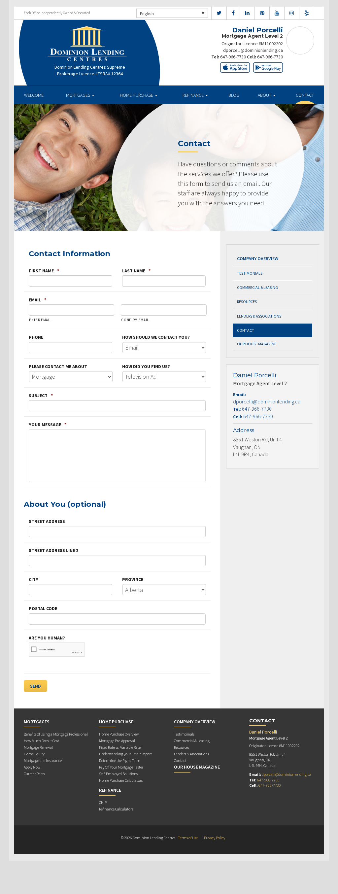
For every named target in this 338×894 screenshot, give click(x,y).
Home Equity (34, 753)
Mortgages (78, 95)
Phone (36, 337)
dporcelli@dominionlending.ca (253, 50)
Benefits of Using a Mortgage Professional (56, 734)
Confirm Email (135, 320)
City (33, 579)
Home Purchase (137, 95)
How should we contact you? (156, 337)
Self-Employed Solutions (118, 773)
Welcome (34, 95)
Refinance (194, 95)
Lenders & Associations (259, 316)
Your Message (47, 425)
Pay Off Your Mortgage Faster (121, 767)
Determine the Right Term (119, 760)
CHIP (103, 802)
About (265, 95)
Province (132, 579)
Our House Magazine (256, 343)
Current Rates (34, 773)
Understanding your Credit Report (125, 753)
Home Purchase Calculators (121, 780)
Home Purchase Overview (119, 734)
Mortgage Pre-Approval (117, 740)
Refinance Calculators (116, 809)
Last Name (136, 271)
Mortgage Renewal (38, 747)
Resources (247, 301)
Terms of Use (188, 837)
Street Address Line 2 (53, 550)
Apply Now (32, 767)
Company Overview (257, 258)
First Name (44, 271)
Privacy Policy (214, 837)
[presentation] (57, 649)
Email (37, 300)
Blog (233, 95)
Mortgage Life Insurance (43, 760)
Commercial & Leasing (257, 287)
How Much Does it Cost (41, 740)
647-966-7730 (233, 57)
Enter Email (40, 320)
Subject (41, 395)
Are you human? (47, 638)
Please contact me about (58, 366)
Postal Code (43, 608)
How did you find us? (146, 366)
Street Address (47, 521)
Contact (305, 95)
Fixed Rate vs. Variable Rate (120, 747)
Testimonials (249, 273)
